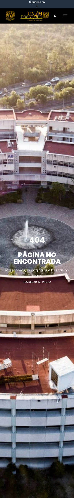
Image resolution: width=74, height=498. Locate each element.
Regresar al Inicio (37, 282)
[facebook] (37, 6)
